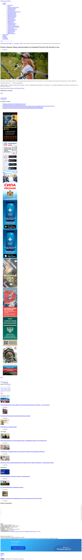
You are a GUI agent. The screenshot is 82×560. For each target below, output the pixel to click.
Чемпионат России (20, 88)
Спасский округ (11, 28)
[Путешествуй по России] (10, 316)
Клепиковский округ (12, 12)
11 (2, 388)
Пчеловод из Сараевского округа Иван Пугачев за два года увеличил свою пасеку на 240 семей (21, 498)
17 (1, 389)
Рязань (9, 6)
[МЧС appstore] (10, 257)
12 (4, 388)
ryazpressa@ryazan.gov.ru (15, 531)
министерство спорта (4, 88)
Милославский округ (12, 15)
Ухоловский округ (11, 30)
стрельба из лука (12, 88)
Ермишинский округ (12, 8)
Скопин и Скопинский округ (14, 26)
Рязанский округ (11, 22)
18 (2, 389)
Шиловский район (11, 33)
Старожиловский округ (12, 29)
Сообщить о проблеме (18, 548)
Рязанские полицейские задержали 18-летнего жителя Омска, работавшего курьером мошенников (23, 107)
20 (5, 389)
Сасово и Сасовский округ (13, 25)
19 (4, 389)
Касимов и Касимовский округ (14, 11)
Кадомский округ (11, 10)
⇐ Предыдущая (3, 97)
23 (9, 389)
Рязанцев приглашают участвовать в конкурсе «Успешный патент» (15, 476)
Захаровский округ (11, 9)
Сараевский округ (11, 24)
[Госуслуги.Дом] (10, 170)
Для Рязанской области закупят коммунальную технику (14, 104)
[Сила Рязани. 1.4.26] (10, 199)
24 (1, 390)
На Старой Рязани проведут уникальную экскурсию (11, 487)
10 (1, 388)
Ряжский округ (11, 21)
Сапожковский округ (12, 23)
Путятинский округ (12, 19)
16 (9, 388)
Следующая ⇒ (3, 99)
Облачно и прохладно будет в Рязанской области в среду (14, 103)
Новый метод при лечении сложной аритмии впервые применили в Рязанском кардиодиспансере (23, 108)
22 (8, 389)
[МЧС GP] (10, 228)
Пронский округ (11, 18)
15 (8, 388)
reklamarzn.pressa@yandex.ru (30, 531)
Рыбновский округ (11, 20)
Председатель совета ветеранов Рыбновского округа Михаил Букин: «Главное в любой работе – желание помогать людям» (27, 462)
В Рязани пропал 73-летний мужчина (8, 426)
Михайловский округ (12, 16)
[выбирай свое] (10, 287)
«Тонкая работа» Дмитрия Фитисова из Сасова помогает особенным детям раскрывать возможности (22, 451)
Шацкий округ (11, 32)
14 (6, 388)
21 (6, 389)
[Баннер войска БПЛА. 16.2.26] (10, 141)
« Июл (1, 393)
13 (5, 388)
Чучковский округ (11, 31)
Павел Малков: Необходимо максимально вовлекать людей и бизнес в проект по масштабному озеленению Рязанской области (29, 106)
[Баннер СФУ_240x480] (10, 345)
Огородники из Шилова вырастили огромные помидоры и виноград (15, 415)
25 (2, 390)
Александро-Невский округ (13, 7)
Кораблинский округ (12, 13)
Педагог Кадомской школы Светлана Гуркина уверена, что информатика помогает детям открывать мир (23, 440)
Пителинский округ (12, 17)
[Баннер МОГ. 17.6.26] (10, 374)
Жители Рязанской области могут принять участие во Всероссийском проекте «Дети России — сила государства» (25, 404)
